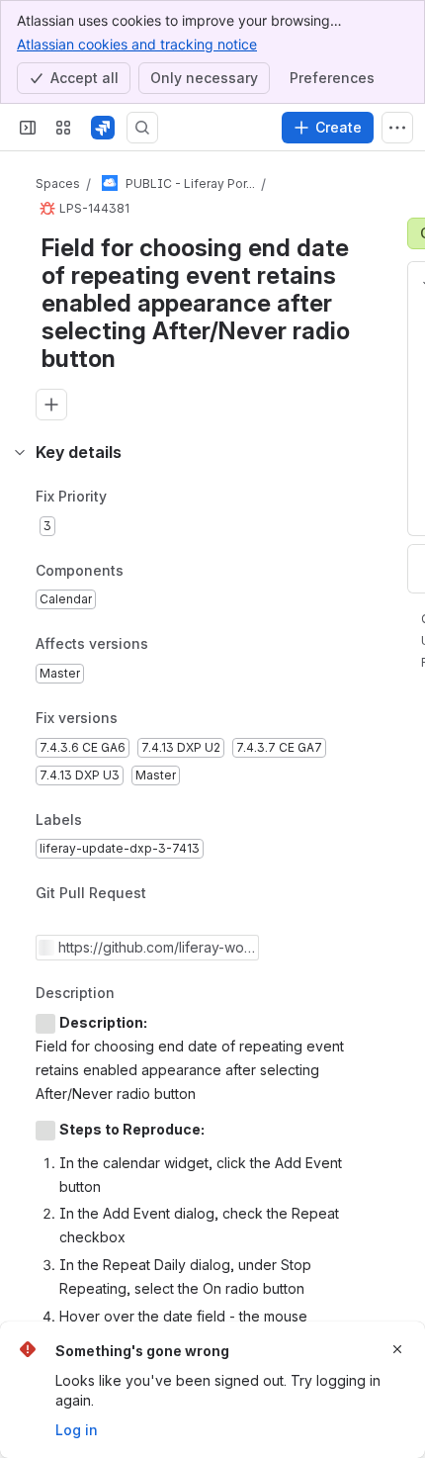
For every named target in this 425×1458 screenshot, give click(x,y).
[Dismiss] (397, 1349)
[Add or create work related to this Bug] (51, 404)
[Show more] (397, 127)
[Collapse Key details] (20, 452)
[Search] (142, 127)
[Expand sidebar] (27, 127)
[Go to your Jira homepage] (103, 127)
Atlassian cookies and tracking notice (137, 44)
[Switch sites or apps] (63, 127)
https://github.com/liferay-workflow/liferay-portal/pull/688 (153, 948)
